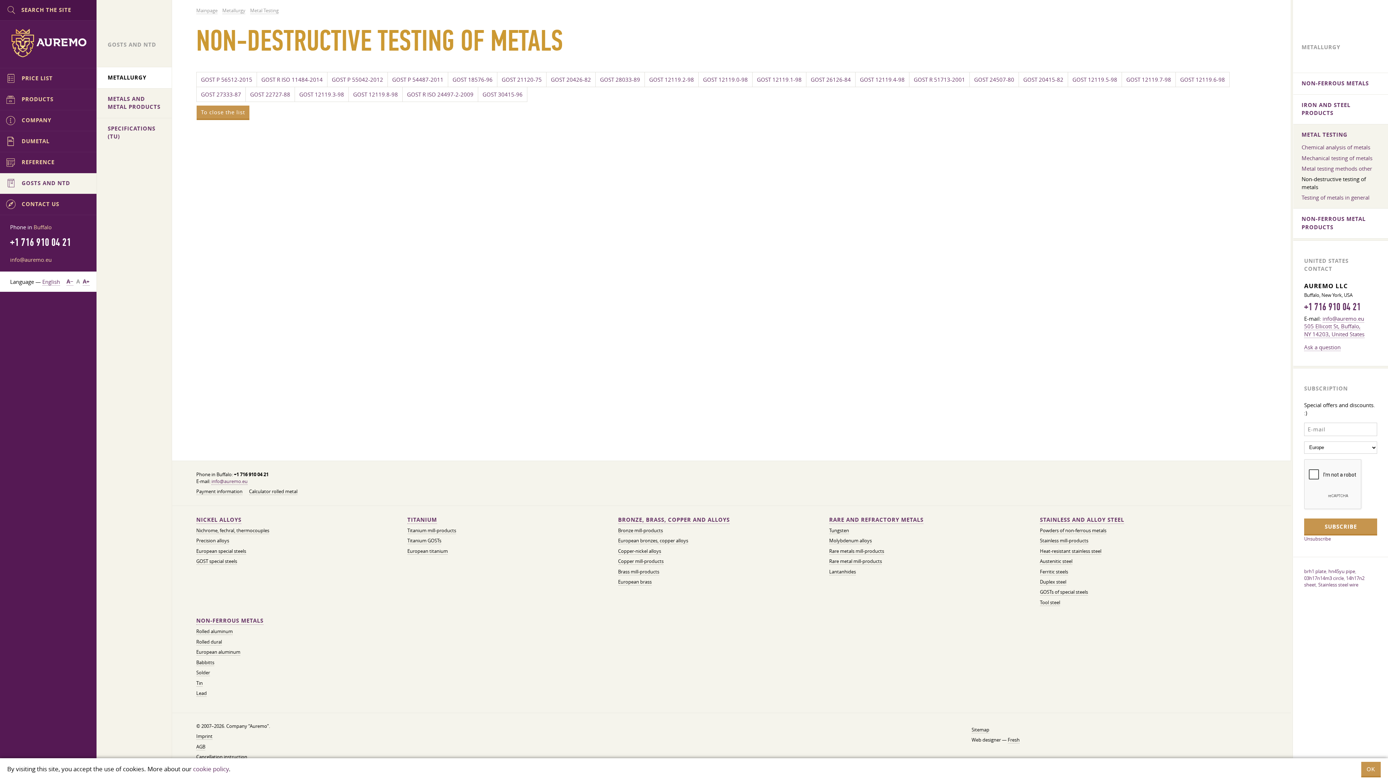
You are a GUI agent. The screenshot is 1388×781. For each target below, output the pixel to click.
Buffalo (43, 227)
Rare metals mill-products (856, 551)
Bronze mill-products (640, 531)
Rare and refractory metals (876, 520)
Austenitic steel (1056, 561)
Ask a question (1322, 347)
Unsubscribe (1317, 538)
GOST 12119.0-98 (725, 79)
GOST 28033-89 (620, 79)
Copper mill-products (641, 561)
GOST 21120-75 (522, 79)
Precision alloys (212, 541)
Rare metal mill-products (855, 561)
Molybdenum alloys (850, 541)
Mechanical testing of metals (1337, 158)
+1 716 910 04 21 (1332, 307)
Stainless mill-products (1064, 541)
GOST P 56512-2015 (226, 79)
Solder (203, 673)
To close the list (223, 112)
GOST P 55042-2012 (357, 79)
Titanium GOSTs (424, 541)
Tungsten (839, 531)
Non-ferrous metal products (1334, 223)
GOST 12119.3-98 (321, 94)
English (51, 281)
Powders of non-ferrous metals (1073, 531)
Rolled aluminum (214, 631)
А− (70, 281)
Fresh (1014, 740)
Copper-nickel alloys (639, 551)
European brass (635, 582)
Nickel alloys (218, 520)
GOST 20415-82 (1043, 79)
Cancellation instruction (221, 757)
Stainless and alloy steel (1082, 520)
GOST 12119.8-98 (375, 94)
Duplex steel (1053, 582)
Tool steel (1050, 602)
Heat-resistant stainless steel (1070, 551)
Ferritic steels (1054, 572)
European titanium (427, 551)
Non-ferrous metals (230, 620)
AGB (200, 747)
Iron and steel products (1326, 109)
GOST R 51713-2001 (939, 79)
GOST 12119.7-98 (1148, 79)
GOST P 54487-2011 (418, 79)
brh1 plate (1315, 571)
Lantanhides (842, 572)
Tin (199, 683)
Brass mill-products (638, 572)
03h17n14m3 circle (1324, 578)
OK (1371, 769)
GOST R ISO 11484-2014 (292, 79)
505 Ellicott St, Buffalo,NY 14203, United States (1334, 330)
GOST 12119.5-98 (1094, 79)
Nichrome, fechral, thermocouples (232, 531)
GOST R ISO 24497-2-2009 (440, 94)
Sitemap (980, 730)
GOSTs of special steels (1064, 592)
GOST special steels (216, 561)
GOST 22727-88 (270, 94)
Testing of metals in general (1336, 197)
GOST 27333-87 (221, 94)
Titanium (422, 520)
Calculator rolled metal (273, 491)
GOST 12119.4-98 (882, 79)
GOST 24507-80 (994, 79)
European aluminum (218, 652)
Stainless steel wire (1338, 584)
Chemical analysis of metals (1336, 147)
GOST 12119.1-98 (779, 79)
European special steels (221, 551)
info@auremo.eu (229, 481)
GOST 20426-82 (571, 79)
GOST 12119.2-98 (671, 79)
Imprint (204, 736)
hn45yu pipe (1341, 571)
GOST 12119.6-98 (1202, 79)
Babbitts (205, 663)
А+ (86, 281)
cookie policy (211, 769)
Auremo (48, 43)
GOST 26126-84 (831, 79)
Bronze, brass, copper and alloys (674, 520)
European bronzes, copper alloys (653, 541)
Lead (201, 693)
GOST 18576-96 (473, 79)
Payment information (219, 491)
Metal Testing (1325, 134)
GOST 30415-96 (503, 94)
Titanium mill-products (431, 531)
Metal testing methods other (1337, 168)
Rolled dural (209, 642)
